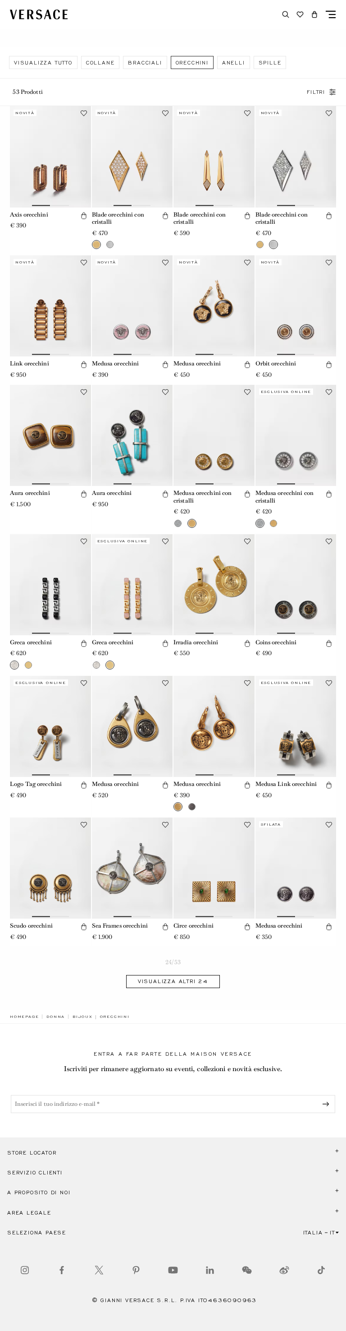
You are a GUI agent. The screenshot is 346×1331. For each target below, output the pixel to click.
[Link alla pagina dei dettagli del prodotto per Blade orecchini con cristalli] (132, 156)
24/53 (173, 962)
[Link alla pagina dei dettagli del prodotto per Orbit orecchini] (296, 305)
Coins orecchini (276, 642)
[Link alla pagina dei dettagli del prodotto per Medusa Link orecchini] (296, 726)
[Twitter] (99, 1270)
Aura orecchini (30, 493)
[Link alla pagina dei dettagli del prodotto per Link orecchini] (50, 305)
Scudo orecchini (31, 925)
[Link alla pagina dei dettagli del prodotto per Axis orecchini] (50, 156)
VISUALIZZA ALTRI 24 (173, 981)
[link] (24, 1016)
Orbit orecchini (275, 363)
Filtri (316, 92)
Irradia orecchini (195, 642)
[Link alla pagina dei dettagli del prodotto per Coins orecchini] (296, 584)
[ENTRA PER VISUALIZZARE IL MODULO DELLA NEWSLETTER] (327, 1104)
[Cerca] (285, 14)
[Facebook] (61, 1270)
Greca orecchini (31, 642)
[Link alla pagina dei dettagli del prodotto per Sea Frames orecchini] (132, 868)
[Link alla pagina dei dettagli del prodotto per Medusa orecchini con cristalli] (214, 435)
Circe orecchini (193, 925)
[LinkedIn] (210, 1270)
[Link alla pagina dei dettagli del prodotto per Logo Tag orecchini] (50, 726)
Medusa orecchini (115, 363)
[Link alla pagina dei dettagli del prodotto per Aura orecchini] (50, 435)
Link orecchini (29, 363)
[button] (314, 14)
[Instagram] (24, 1270)
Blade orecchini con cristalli (118, 218)
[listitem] (43, 62)
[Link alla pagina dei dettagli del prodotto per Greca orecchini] (50, 584)
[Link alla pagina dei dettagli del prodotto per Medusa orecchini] (132, 305)
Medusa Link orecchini (286, 784)
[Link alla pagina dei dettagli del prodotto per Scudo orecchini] (50, 868)
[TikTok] (321, 1270)
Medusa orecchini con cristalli (202, 496)
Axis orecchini (29, 214)
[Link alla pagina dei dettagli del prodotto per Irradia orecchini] (214, 584)
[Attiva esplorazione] (330, 14)
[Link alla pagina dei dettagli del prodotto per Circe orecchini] (214, 868)
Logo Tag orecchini (36, 784)
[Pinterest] (136, 1270)
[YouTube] (173, 1270)
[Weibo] (284, 1270)
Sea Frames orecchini (120, 925)
